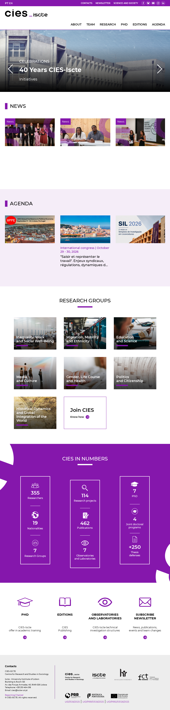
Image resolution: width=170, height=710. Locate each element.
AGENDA (158, 24)
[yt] (153, 3)
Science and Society (126, 3)
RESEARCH (108, 24)
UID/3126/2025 (72, 701)
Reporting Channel (14, 695)
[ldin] (163, 3)
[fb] (143, 3)
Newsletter (103, 3)
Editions (140, 24)
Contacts (86, 3)
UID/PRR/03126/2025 (93, 701)
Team (90, 24)
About (76, 24)
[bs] (148, 3)
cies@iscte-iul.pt (19, 690)
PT (6, 3)
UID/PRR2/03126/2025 (118, 701)
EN (11, 3)
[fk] (158, 3)
